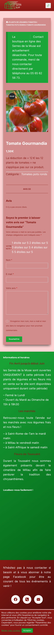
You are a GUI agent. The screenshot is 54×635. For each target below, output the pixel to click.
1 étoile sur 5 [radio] (20, 242)
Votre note (9, 247)
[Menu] (48, 5)
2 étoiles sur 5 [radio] (38, 242)
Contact (38, 36)
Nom (9, 260)
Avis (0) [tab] (27, 189)
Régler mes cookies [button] (10, 630)
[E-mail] (38, 599)
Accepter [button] (27, 630)
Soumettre (14, 339)
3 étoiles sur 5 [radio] (21, 247)
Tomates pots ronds (34, 174)
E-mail (10, 274)
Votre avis (11, 288)
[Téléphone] (27, 599)
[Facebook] (15, 599)
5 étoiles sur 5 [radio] (23, 252)
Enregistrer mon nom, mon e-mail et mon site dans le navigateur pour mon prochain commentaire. (26, 325)
